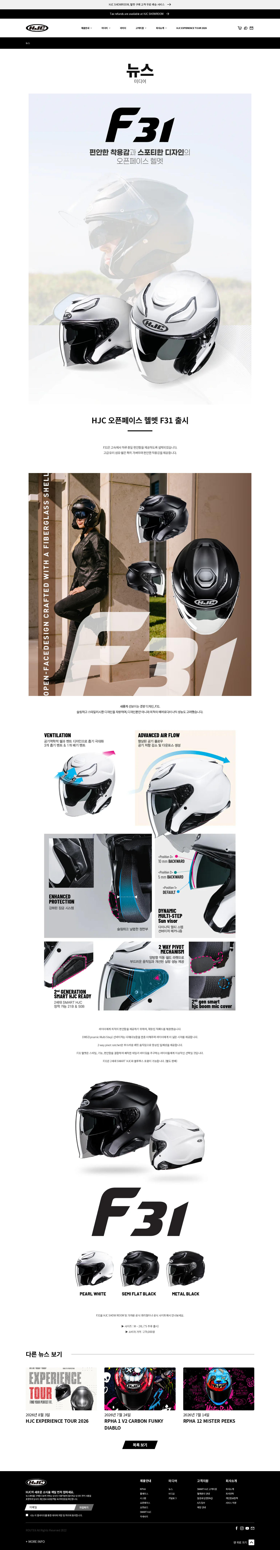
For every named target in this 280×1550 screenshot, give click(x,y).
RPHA (143, 1489)
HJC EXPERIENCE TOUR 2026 (57, 1420)
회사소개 (230, 1489)
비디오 (172, 1493)
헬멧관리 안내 (203, 1493)
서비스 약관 (231, 1502)
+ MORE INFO (35, 1541)
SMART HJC (145, 1511)
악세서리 (144, 1516)
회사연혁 (230, 1493)
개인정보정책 (232, 1498)
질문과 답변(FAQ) (205, 1498)
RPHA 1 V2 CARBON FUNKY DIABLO (133, 1424)
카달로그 (173, 1498)
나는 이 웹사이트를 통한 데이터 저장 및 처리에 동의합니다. (56, 1515)
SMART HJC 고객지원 (207, 1489)
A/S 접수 (201, 1502)
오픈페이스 (145, 1502)
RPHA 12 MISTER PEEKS (209, 1420)
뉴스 (28, 43)
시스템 (143, 1498)
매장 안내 (201, 1507)
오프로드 (144, 1507)
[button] (85, 28)
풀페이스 (144, 1493)
